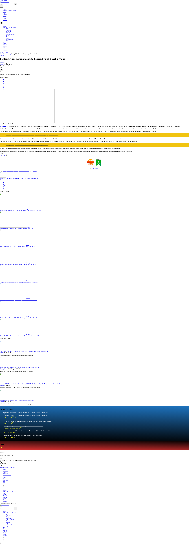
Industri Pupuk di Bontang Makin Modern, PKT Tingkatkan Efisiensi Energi (18, 264)
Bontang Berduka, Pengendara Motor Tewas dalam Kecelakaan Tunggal (17, 228)
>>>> (1, 455)
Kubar (7, 523)
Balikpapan (5, 473)
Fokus (4, 13)
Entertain (5, 14)
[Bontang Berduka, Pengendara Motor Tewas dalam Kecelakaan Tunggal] (13, 227)
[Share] (1, 70)
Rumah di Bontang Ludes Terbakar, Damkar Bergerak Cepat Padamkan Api (18, 246)
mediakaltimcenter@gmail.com (7, 467)
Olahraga (5, 16)
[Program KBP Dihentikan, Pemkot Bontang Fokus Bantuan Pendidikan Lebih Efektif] (13, 334)
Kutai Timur (9, 518)
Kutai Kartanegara (10, 519)
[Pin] (4, 85)
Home (4, 9)
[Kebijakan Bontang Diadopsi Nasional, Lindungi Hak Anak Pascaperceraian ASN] (13, 280)
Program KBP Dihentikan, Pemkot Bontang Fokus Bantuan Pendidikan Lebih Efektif (20, 335)
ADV (4, 12)
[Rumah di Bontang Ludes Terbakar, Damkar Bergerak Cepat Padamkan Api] (13, 245)
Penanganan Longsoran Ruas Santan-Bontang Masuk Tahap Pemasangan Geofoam (19, 367)
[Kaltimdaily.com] (4, 2)
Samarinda (5, 471)
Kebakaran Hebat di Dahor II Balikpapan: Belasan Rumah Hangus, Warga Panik (23, 435)
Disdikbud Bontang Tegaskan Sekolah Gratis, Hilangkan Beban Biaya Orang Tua (19, 317)
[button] (15, 4)
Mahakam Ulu (9, 524)
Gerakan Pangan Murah (12, 171)
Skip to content (3, 0)
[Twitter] (4, 82)
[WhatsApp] (3, 87)
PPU (7, 526)
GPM (20, 171)
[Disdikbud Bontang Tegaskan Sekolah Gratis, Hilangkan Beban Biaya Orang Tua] (13, 316)
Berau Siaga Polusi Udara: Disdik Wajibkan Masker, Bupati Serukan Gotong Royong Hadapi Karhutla (24, 351)
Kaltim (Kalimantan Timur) (9, 10)
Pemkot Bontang (25, 171)
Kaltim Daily (3, 64)
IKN (7, 514)
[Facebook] (3, 80)
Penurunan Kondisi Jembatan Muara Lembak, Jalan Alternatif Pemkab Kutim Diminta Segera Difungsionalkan (30, 430)
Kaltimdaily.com (4, 126)
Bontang (2, 55)
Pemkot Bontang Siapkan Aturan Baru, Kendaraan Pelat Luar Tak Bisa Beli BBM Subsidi (21, 210)
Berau (7, 520)
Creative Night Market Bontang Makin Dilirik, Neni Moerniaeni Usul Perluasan (18, 300)
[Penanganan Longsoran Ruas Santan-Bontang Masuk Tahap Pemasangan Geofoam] (6, 366)
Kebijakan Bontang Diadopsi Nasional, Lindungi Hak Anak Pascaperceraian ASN (19, 282)
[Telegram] (3, 83)
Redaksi (5, 20)
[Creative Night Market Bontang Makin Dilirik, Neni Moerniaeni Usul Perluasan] (13, 298)
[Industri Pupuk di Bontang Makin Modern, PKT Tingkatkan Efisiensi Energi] (13, 263)
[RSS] (3, 488)
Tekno (4, 18)
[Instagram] (3, 485)
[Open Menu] (1, 6)
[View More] (2, 448)
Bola (4, 481)
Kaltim (4, 469)
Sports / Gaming (7, 475)
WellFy (4, 17)
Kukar (4, 482)
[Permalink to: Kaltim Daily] (2, 62)
